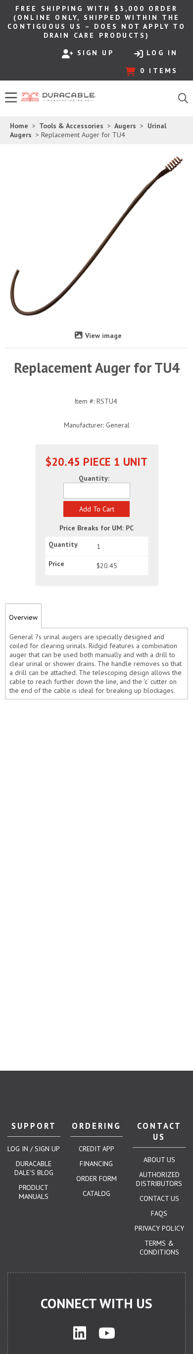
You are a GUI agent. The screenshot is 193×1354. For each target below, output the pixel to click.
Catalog (96, 1193)
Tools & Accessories (71, 125)
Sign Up (95, 52)
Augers (125, 125)
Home (19, 125)
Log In (162, 52)
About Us (159, 1159)
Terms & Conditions (159, 1248)
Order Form (96, 1178)
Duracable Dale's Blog (33, 1168)
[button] (96, 509)
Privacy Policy (159, 1228)
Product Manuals (33, 1192)
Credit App (96, 1148)
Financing (96, 1163)
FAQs (159, 1213)
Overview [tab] (23, 617)
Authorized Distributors (159, 1179)
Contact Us (159, 1198)
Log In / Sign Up (33, 1148)
